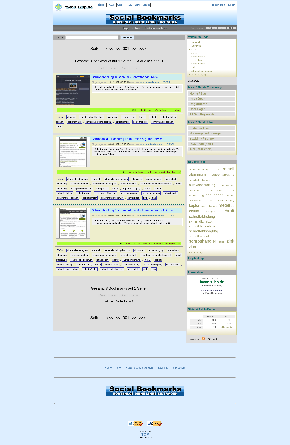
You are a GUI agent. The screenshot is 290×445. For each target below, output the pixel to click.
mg (232, 206)
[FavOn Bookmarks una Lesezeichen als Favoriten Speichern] (145, 23)
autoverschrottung (79, 183)
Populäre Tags (196, 252)
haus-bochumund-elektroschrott (156, 183)
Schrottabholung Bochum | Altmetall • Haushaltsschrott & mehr (133, 210)
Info (118, 367)
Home (108, 367)
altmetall (71, 117)
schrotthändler (140, 122)
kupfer (142, 117)
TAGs (110, 4)
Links (146, 4)
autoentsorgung (153, 179)
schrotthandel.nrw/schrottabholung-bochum (160, 110)
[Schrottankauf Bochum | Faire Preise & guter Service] (73, 167)
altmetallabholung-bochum (117, 250)
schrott (153, 117)
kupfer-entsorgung (131, 188)
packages (210, 211)
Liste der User (200, 128)
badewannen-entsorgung (104, 183)
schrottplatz (133, 198)
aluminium (112, 117)
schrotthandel (122, 122)
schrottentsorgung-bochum (98, 122)
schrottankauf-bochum (105, 193)
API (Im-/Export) (201, 149)
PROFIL (166, 82)
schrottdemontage (129, 193)
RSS (129, 4)
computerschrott (128, 183)
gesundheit (214, 195)
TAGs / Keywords (202, 114)
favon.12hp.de (78, 7)
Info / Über (197, 98)
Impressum (178, 367)
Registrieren (217, 4)
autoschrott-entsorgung (199, 180)
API (137, 4)
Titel (222, 28)
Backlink (162, 367)
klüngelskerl (102, 188)
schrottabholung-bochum (89, 264)
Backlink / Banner (202, 138)
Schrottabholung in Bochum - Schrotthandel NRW (125, 77)
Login (231, 4)
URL (231, 28)
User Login (197, 109)
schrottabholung (64, 193)
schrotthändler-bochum (162, 122)
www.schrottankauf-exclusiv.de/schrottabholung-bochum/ (153, 243)
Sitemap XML (227, 327)
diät (232, 190)
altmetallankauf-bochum (116, 179)
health (210, 200)
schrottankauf (74, 122)
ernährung (196, 195)
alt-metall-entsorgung (77, 179)
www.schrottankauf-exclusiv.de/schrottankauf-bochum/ (154, 172)
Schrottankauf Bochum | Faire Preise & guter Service (127, 139)
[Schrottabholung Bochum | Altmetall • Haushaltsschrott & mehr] (73, 238)
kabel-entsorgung (226, 200)
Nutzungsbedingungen (206, 133)
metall (148, 188)
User (120, 4)
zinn (154, 198)
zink (59, 126)
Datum (212, 28)
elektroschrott (128, 117)
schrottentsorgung (151, 193)
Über (101, 4)
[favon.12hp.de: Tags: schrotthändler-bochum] (203, 339)
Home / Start (198, 93)
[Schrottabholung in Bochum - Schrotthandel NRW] (73, 105)
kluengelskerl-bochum (81, 188)
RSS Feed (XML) (201, 144)
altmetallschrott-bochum (91, 117)
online (194, 211)
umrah (221, 242)
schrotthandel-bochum (68, 198)
